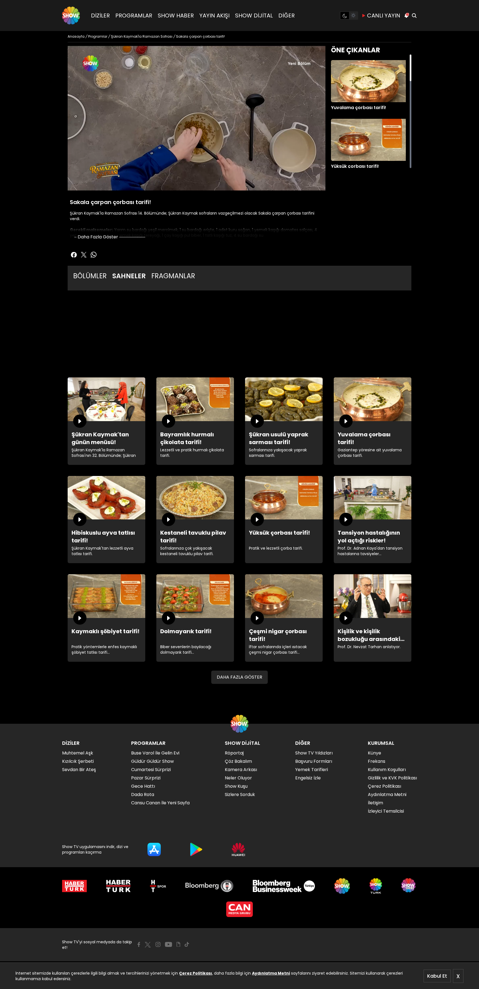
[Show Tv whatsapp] (94, 254)
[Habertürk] (74, 886)
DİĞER (286, 15)
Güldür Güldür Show (152, 761)
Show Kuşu (236, 786)
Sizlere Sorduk (240, 794)
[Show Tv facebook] (74, 254)
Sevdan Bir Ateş (79, 769)
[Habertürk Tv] (118, 886)
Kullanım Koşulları (387, 769)
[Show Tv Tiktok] (187, 944)
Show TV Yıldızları (314, 753)
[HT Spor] (158, 886)
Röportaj (234, 753)
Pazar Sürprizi (145, 778)
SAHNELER (129, 275)
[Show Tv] (71, 15)
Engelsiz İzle (308, 778)
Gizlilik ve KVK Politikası (392, 778)
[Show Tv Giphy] (178, 944)
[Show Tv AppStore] (154, 849)
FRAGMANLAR (173, 275)
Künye (374, 753)
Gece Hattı (143, 786)
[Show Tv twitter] (83, 254)
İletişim (375, 803)
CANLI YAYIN (383, 15)
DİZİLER (100, 15)
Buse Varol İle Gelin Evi (155, 753)
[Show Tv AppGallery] (238, 849)
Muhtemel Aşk (77, 753)
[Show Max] (409, 886)
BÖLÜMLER (90, 275)
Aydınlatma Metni (271, 973)
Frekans (376, 761)
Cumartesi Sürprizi (151, 769)
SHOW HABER (176, 15)
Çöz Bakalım (238, 761)
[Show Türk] (376, 886)
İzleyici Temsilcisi (386, 811)
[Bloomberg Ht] (209, 886)
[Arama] (414, 15)
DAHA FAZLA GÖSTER (239, 677)
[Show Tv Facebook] (138, 944)
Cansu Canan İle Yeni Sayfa (160, 803)
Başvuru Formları (313, 761)
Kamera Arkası (241, 769)
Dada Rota (142, 794)
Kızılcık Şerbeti (78, 761)
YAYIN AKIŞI (214, 15)
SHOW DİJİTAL (254, 15)
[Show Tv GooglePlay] (196, 849)
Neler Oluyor (238, 778)
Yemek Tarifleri (311, 769)
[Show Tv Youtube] (168, 944)
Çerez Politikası (195, 973)
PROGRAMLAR (133, 15)
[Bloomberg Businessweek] (284, 886)
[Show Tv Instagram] (158, 944)
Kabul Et (437, 975)
